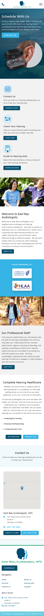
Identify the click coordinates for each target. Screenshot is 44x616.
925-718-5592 (9, 606)
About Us (8, 251)
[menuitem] (11, 579)
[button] (22, 488)
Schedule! (9, 568)
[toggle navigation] (41, 4)
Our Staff (8, 367)
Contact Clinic (12, 533)
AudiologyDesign (18, 613)
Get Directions (30, 533)
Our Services (13, 437)
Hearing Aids (30, 437)
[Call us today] (3, 4)
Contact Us (10, 35)
